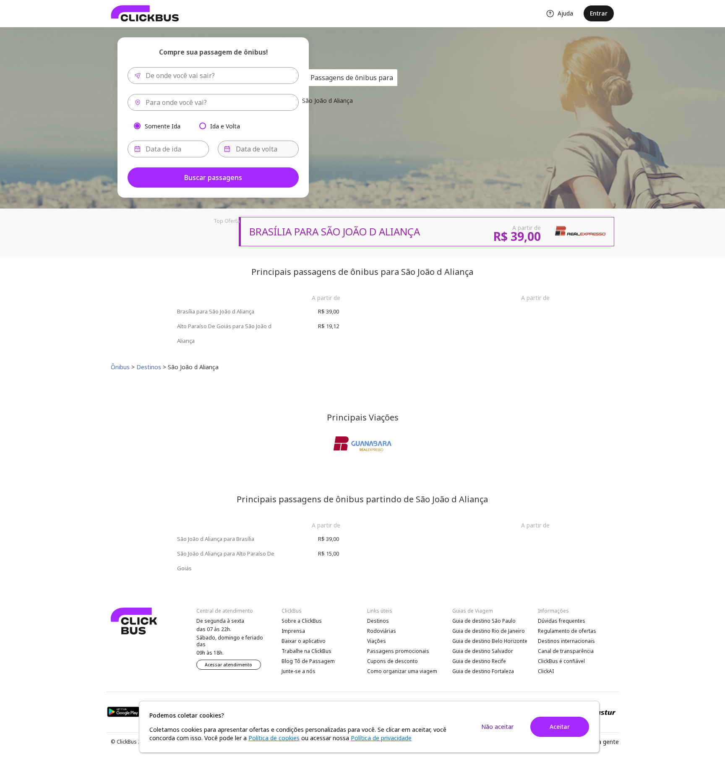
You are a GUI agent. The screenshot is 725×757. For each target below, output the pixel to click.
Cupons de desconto (392, 661)
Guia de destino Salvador (482, 651)
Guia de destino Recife (479, 661)
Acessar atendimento (228, 665)
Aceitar (560, 727)
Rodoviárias (381, 630)
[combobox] (213, 75)
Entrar (599, 13)
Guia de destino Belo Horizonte (489, 641)
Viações (376, 641)
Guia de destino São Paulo (484, 620)
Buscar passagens (213, 177)
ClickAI (546, 671)
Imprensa (293, 630)
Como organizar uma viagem (402, 671)
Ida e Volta (225, 126)
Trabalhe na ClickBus (306, 651)
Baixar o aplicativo (304, 641)
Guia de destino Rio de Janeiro (488, 630)
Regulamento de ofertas (567, 630)
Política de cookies (274, 738)
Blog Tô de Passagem (308, 661)
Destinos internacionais (566, 641)
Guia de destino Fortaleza (483, 671)
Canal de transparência (566, 651)
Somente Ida (162, 126)
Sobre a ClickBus (302, 620)
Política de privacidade (381, 738)
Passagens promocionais (398, 651)
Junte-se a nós (299, 671)
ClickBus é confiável (561, 661)
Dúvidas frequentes (561, 620)
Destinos (378, 620)
